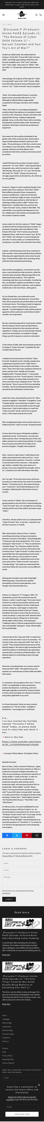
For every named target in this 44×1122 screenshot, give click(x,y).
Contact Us (6, 1037)
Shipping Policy (8, 1059)
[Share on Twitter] (17, 835)
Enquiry (5, 1048)
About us (5, 1041)
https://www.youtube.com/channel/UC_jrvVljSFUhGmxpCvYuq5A (21, 743)
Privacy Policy (7, 856)
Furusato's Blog (8, 1034)
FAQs (4, 1052)
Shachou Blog (7, 1030)
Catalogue (6, 1019)
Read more (6, 955)
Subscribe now (22, 1114)
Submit (9, 899)
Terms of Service (22, 856)
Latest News (6, 1026)
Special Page (7, 1023)
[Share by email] (37, 835)
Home (4, 1015)
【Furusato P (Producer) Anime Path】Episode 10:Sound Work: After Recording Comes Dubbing (20, 935)
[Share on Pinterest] (27, 835)
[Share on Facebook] (7, 835)
